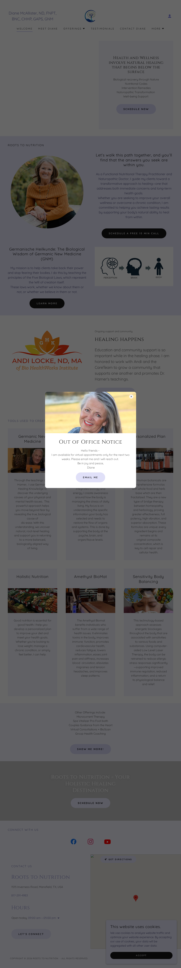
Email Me (90, 477)
